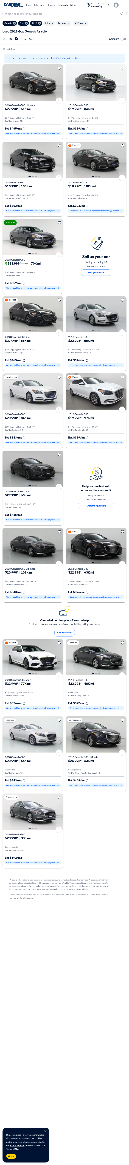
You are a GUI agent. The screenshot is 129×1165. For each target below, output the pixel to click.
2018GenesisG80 (78, 105)
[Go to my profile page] (119, 5)
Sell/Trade (39, 5)
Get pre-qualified (96, 505)
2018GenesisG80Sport (18, 336)
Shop (28, 5)
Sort (31, 38)
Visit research (64, 632)
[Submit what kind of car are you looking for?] (122, 13)
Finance (51, 5)
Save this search (20, 57)
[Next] (59, 82)
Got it (11, 1156)
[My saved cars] (110, 5)
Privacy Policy (17, 1145)
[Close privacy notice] (45, 1131)
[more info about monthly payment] (23, 128)
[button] (10, 23)
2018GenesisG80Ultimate (20, 105)
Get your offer (96, 272)
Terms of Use (12, 1149)
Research (63, 5)
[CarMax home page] (13, 5)
